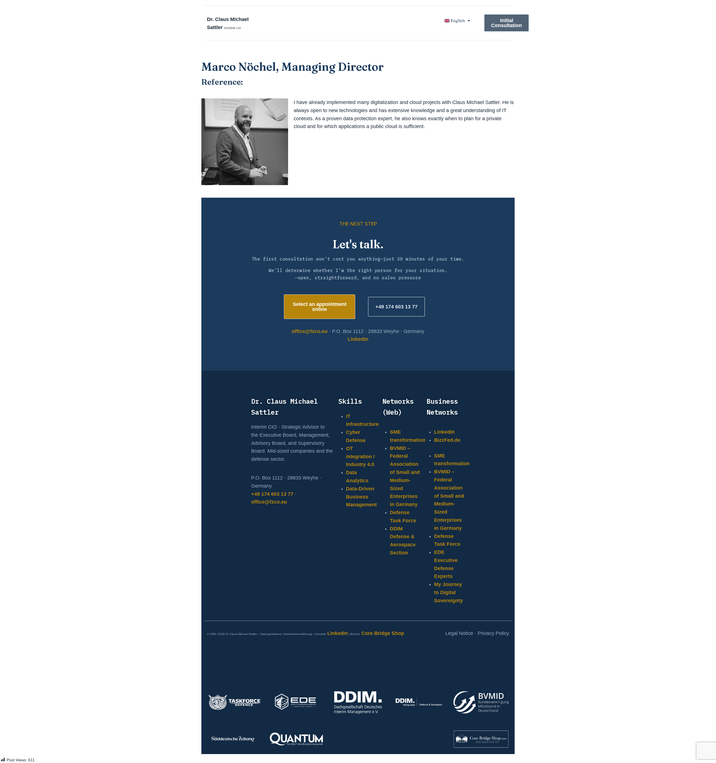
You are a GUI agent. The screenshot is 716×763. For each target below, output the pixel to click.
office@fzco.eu (310, 331)
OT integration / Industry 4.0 (360, 456)
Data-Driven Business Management (361, 497)
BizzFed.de (447, 440)
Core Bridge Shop (382, 633)
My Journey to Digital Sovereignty (448, 592)
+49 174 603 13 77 (272, 494)
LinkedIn (358, 339)
